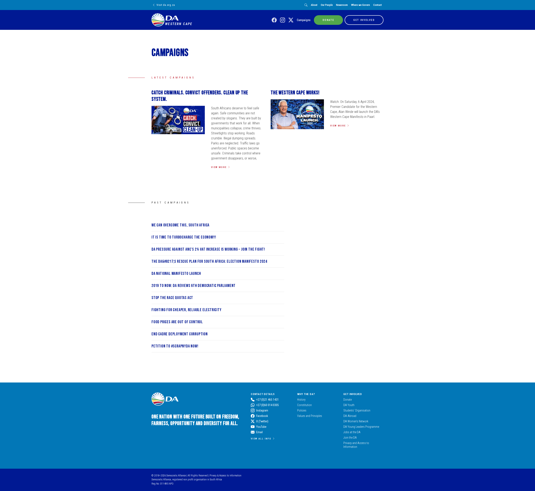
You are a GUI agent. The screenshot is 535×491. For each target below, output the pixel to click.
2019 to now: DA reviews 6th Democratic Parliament (194, 285)
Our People (327, 4)
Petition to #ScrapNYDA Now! (175, 346)
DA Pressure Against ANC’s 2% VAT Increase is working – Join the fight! (208, 249)
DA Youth (348, 405)
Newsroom (342, 4)
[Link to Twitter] (290, 20)
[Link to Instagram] (282, 20)
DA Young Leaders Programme (361, 426)
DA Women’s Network (355, 421)
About (314, 4)
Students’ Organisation (356, 410)
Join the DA (350, 437)
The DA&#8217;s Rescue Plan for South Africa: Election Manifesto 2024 (209, 261)
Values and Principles (309, 416)
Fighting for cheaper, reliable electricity (187, 309)
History (301, 399)
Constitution (304, 405)
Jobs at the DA (351, 432)
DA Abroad (349, 416)
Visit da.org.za (166, 5)
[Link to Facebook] (274, 20)
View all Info (261, 438)
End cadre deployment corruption (180, 334)
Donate (347, 399)
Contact (377, 4)
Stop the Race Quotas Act (172, 297)
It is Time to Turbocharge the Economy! (184, 237)
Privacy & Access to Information (225, 475)
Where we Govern (360, 4)
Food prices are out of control (177, 321)
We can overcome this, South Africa (180, 225)
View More (219, 167)
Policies (301, 410)
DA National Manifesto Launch (176, 273)
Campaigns (304, 20)
